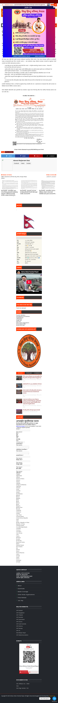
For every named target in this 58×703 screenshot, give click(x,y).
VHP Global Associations (22, 635)
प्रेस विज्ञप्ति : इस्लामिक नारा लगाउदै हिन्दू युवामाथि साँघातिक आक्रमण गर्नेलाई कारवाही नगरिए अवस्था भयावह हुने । (9, 193)
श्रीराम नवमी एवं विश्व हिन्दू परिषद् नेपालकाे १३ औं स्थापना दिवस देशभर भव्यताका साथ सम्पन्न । (32, 392)
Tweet (10, 156)
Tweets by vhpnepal (21, 308)
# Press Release (9, 152)
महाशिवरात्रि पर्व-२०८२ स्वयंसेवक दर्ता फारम (32, 384)
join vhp (20, 600)
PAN (17, 686)
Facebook (16, 163)
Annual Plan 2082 (20, 325)
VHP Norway (19, 628)
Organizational (19, 317)
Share (24, 156)
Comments (37, 373)
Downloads (21, 588)
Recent (20, 373)
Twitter (22, 163)
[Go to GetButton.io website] (54, 701)
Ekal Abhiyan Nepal (21, 632)
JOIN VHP (18, 321)
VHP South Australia (21, 624)
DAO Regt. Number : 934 (22, 688)
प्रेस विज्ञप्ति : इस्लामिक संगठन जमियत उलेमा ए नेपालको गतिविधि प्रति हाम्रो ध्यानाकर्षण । (47, 192)
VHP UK (18, 630)
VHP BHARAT (19, 610)
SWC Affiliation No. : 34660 (22, 683)
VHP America (19, 626)
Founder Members (20, 315)
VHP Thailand (19, 615)
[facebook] (30, 701)
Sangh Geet (19, 320)
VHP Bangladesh (20, 612)
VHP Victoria (19, 621)
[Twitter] (27, 700)
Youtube (28, 163)
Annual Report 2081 (21, 324)
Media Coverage (23, 591)
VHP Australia (19, 617)
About (20, 585)
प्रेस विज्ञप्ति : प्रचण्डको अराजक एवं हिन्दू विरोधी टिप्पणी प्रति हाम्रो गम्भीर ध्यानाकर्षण (28, 192)
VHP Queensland (20, 619)
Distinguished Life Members (23, 316)
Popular (29, 373)
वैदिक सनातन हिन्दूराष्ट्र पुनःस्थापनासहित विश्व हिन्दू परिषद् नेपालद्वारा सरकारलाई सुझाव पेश (32, 377)
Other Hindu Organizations (22, 322)
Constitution (19, 319)
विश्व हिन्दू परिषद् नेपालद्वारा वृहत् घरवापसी (31, 410)
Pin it (38, 156)
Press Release (22, 597)
